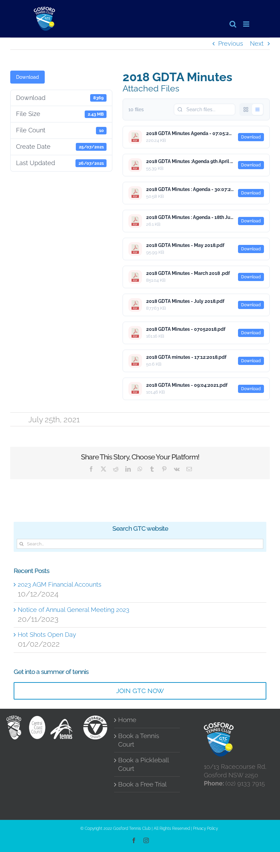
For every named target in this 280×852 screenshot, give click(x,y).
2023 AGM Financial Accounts (59, 584)
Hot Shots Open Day (47, 634)
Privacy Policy (205, 828)
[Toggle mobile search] (232, 24)
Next (257, 43)
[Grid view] (245, 109)
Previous (230, 43)
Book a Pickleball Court (143, 764)
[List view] (257, 109)
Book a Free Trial (142, 784)
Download (27, 77)
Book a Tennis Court (138, 740)
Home (127, 720)
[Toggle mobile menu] (246, 24)
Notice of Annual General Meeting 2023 (73, 609)
